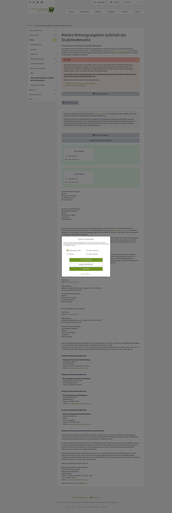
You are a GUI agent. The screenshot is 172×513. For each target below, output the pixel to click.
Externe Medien (93, 254)
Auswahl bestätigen (86, 264)
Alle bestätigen (86, 260)
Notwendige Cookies (75, 250)
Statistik (71, 254)
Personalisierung (93, 250)
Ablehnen (86, 269)
